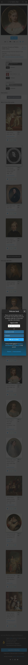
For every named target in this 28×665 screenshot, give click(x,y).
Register (9, 351)
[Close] (25, 311)
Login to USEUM (14, 339)
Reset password (17, 351)
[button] (14, 326)
